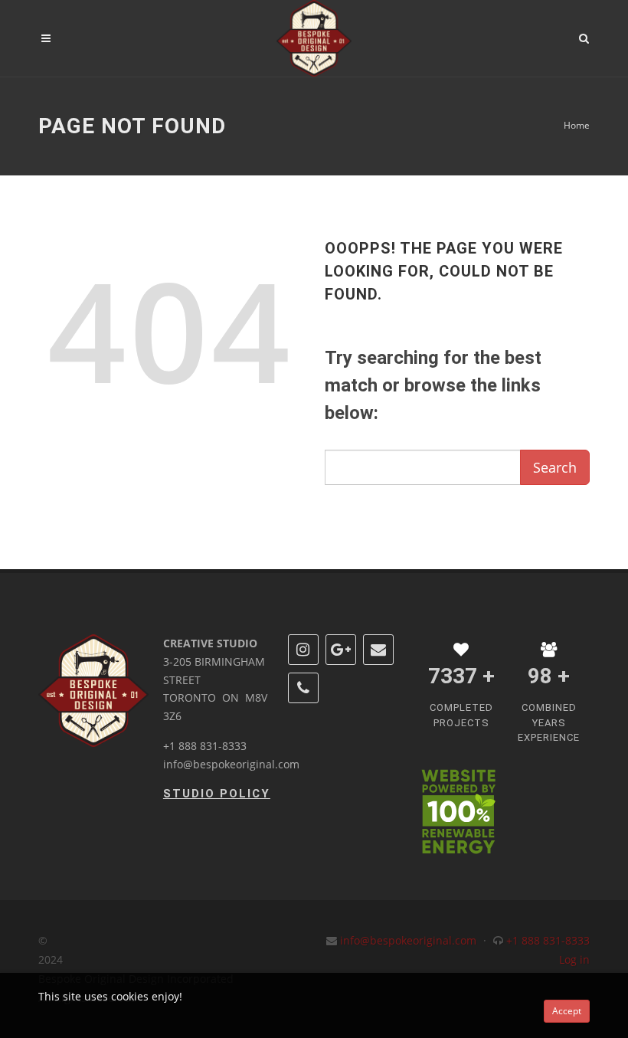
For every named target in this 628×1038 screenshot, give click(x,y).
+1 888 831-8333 (205, 745)
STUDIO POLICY (216, 794)
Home (577, 125)
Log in (574, 959)
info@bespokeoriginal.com (231, 764)
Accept (566, 1010)
